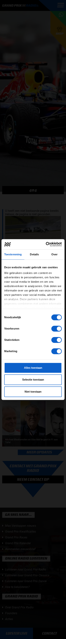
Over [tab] (54, 254)
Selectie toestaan (33, 379)
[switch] (56, 329)
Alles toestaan (33, 367)
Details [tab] (34, 254)
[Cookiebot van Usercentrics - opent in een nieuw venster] (46, 244)
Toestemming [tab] (13, 254)
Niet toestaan (33, 391)
